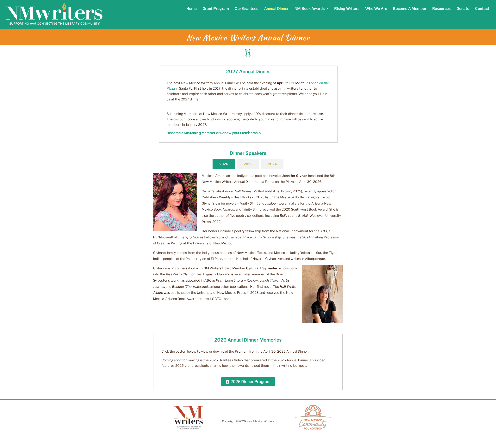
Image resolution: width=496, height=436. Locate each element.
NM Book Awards (309, 8)
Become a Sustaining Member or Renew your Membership (214, 132)
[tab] (224, 164)
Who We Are (376, 8)
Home (191, 8)
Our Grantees (246, 8)
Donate (462, 8)
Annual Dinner (276, 8)
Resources (441, 8)
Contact (482, 8)
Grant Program (215, 8)
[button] (311, 8)
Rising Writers (346, 8)
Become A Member (409, 8)
